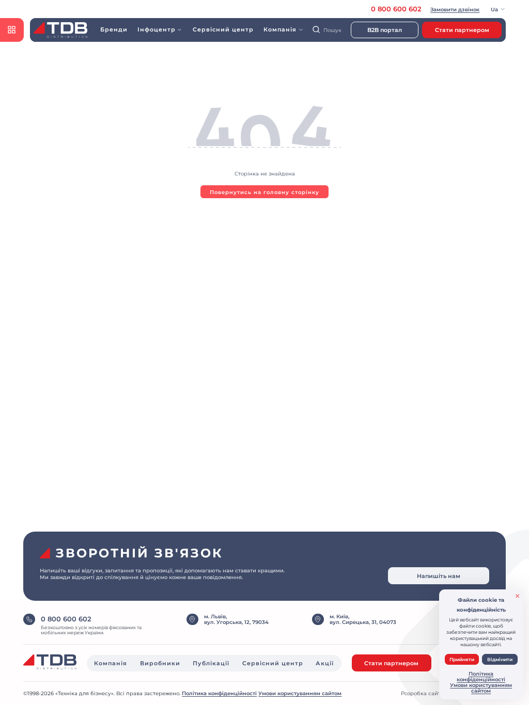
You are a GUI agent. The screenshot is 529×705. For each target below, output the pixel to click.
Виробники (160, 663)
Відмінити (499, 659)
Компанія (110, 663)
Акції (325, 663)
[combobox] (329, 29)
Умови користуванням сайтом (299, 693)
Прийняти (461, 659)
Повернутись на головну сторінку (264, 192)
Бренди (113, 29)
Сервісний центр (223, 29)
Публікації (211, 663)
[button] (498, 8)
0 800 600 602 (396, 9)
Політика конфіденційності (219, 693)
